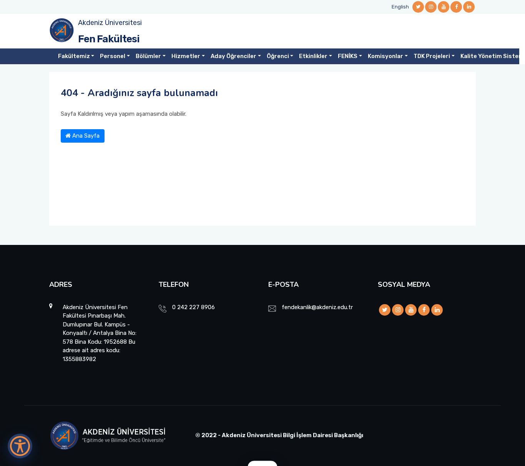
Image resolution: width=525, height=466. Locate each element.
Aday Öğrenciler (233, 56)
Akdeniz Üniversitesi (110, 22)
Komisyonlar (385, 56)
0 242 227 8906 (193, 307)
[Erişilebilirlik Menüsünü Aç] (20, 446)
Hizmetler (185, 56)
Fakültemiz (74, 56)
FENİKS (347, 56)
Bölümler (148, 56)
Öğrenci (278, 56)
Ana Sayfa (85, 135)
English (400, 7)
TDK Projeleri (432, 56)
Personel (112, 56)
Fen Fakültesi (109, 39)
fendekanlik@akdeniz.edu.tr (317, 307)
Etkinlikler (313, 56)
